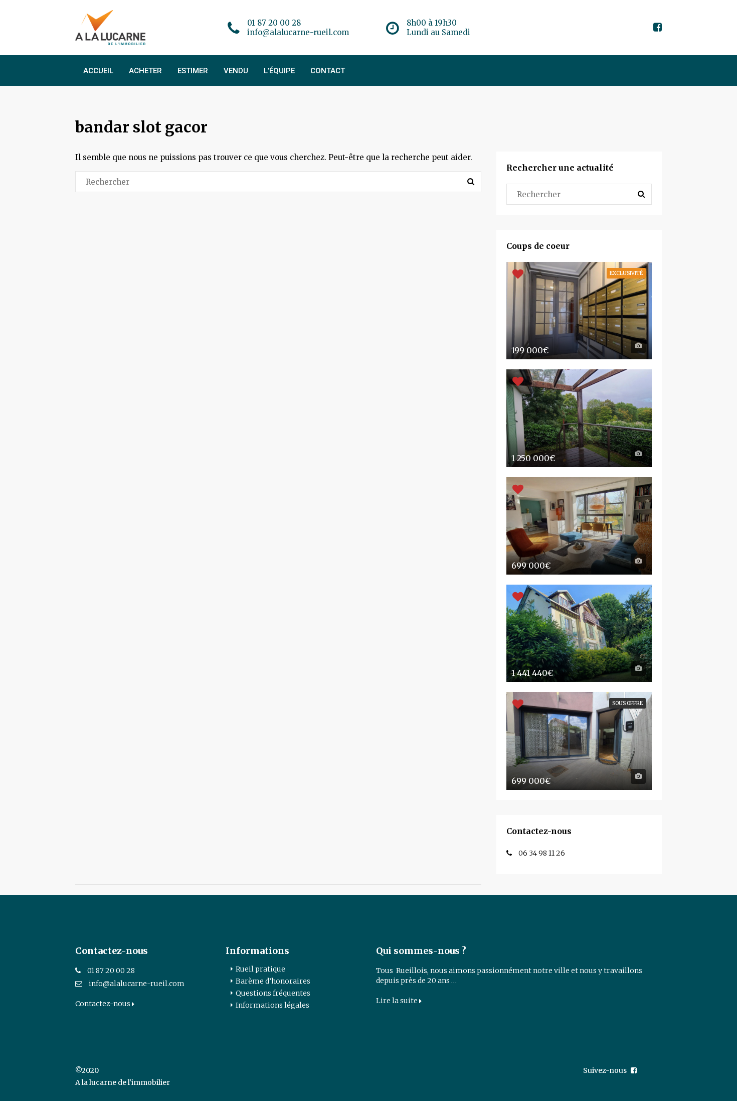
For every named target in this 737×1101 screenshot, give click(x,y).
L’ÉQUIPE (279, 70)
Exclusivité (626, 273)
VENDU (236, 70)
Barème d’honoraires (273, 981)
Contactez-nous (103, 1003)
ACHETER (145, 70)
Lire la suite (397, 1000)
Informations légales (272, 1005)
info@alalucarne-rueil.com (137, 983)
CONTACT (327, 70)
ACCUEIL (98, 70)
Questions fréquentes (273, 993)
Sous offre (627, 703)
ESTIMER (192, 70)
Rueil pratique (260, 969)
